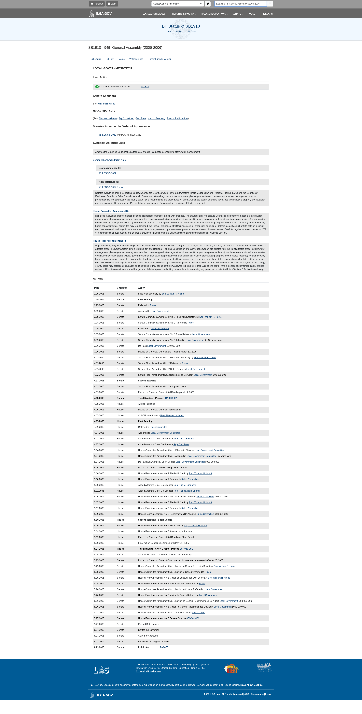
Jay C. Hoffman (126, 118)
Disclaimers (257, 694)
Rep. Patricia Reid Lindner (187, 491)
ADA (247, 694)
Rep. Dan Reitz (181, 444)
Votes (122, 59)
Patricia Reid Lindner (177, 118)
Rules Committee (158, 427)
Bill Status (96, 59)
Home (168, 31)
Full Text (110, 59)
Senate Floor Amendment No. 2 (109, 160)
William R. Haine (106, 104)
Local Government (160, 311)
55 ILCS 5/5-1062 (107, 135)
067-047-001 (186, 549)
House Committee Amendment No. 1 (112, 211)
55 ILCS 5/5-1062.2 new (111, 187)
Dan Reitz (141, 118)
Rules (153, 305)
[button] (153, 14)
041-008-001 (171, 398)
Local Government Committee (165, 433)
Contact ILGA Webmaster (148, 671)
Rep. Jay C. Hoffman (184, 438)
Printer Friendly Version (160, 59)
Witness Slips (136, 59)
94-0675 (145, 86)
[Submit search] (270, 4)
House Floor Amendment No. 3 (109, 241)
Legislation (179, 31)
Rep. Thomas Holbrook (172, 415)
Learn (268, 694)
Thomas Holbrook (108, 118)
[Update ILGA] (208, 4)
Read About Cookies (251, 685)
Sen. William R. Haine (173, 294)
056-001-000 (198, 612)
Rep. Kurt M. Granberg (185, 485)
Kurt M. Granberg (156, 118)
